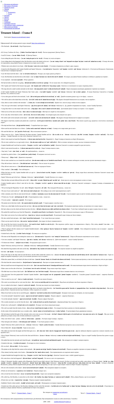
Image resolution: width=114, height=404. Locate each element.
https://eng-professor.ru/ (38, 43)
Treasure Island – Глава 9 (93, 393)
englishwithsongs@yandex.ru (62, 401)
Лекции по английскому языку (20, 37)
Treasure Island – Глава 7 (24, 393)
